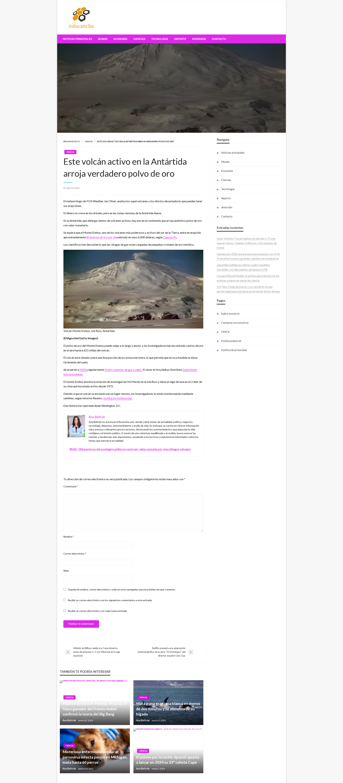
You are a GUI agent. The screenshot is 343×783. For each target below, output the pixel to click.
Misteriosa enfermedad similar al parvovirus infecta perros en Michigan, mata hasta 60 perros (95, 756)
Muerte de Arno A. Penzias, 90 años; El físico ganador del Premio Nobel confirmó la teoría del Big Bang (95, 708)
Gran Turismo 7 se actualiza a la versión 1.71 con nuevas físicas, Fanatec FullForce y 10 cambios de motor (247, 243)
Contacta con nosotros (234, 322)
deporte (180, 39)
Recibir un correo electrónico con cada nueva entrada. (97, 610)
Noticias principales (77, 39)
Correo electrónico (74, 553)
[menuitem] (77, 38)
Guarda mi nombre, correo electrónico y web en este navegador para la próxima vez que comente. (121, 589)
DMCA (225, 331)
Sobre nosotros (230, 313)
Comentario (70, 486)
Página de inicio (71, 141)
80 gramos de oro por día (101, 237)
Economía (120, 39)
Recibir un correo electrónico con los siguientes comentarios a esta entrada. (110, 600)
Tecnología (159, 39)
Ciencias (139, 39)
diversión (199, 39)
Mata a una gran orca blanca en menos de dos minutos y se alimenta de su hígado (168, 708)
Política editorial (231, 340)
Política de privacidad (234, 350)
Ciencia (88, 141)
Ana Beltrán (69, 720)
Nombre (68, 536)
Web (66, 570)
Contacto (219, 39)
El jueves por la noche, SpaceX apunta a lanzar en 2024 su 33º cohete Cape (167, 759)
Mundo (103, 39)
